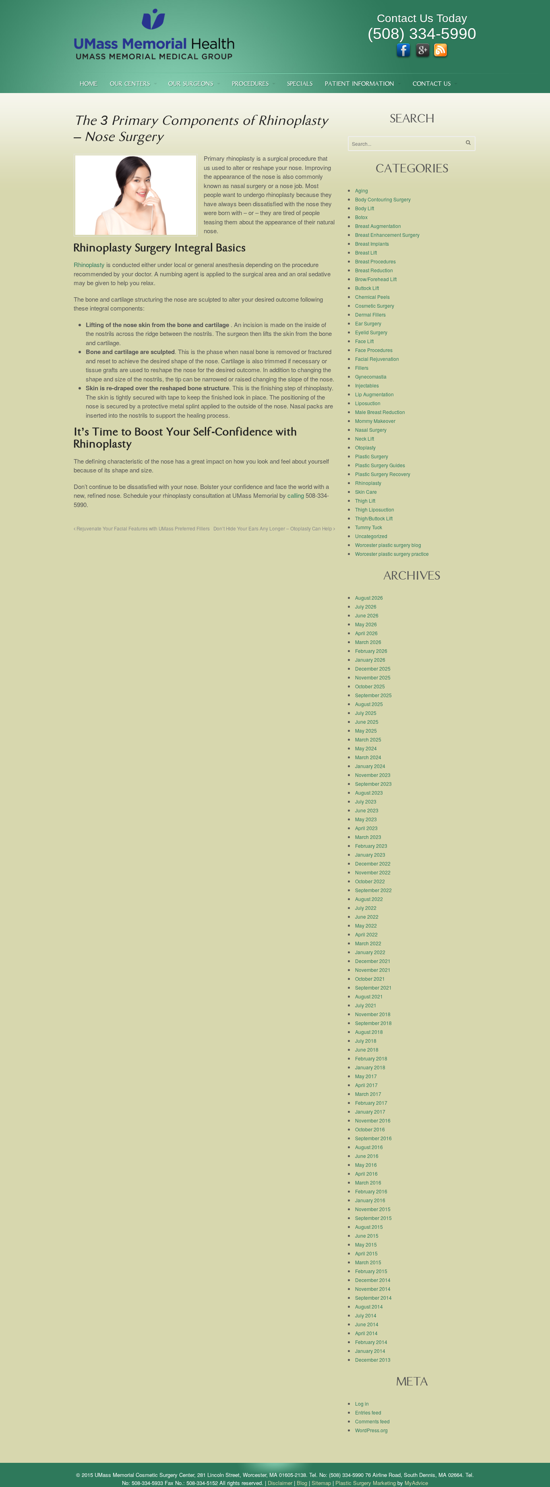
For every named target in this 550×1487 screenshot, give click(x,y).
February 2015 (371, 1270)
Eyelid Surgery (371, 332)
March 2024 (368, 757)
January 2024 (370, 765)
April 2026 (366, 633)
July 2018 (365, 1040)
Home (88, 84)
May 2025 (366, 730)
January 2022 (370, 952)
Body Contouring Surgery (383, 199)
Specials (299, 84)
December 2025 (373, 668)
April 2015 (366, 1253)
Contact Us (432, 84)
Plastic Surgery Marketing (365, 1483)
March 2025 (368, 739)
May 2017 (366, 1076)
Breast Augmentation (378, 225)
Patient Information (359, 84)
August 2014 (369, 1306)
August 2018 (369, 1031)
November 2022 (373, 872)
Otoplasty (365, 447)
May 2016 (366, 1164)
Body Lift (364, 208)
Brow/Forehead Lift (376, 278)
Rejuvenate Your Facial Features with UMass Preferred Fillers (142, 528)
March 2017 (368, 1093)
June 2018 (366, 1049)
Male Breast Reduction (380, 411)
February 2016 (371, 1191)
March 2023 (368, 836)
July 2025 (365, 712)
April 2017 (366, 1084)
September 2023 (373, 783)
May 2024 (366, 748)
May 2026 (366, 624)
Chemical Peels (372, 296)
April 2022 (366, 934)
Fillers (361, 367)
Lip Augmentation (374, 394)
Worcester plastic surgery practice (392, 553)
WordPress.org (371, 1430)
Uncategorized (371, 535)
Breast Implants (372, 243)
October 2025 (370, 686)
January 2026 (370, 659)
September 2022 (373, 889)
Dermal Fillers (370, 314)
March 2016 (368, 1182)
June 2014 (366, 1324)
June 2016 (366, 1155)
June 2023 (366, 810)
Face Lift (364, 341)
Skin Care (366, 491)
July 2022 (365, 907)
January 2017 (370, 1111)
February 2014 (371, 1341)
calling (295, 495)
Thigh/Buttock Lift (374, 518)
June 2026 (366, 615)
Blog (302, 1483)
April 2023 (366, 827)
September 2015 (373, 1217)
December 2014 (373, 1279)
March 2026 (368, 641)
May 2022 (366, 925)
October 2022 (370, 881)
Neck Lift (364, 438)
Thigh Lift (365, 500)
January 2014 (370, 1350)
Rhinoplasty (89, 264)
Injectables (367, 385)
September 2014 (373, 1297)
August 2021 (369, 996)
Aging (361, 190)
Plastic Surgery (371, 456)
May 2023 (366, 819)
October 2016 (370, 1129)
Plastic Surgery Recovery (382, 473)
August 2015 (369, 1226)
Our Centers (130, 84)
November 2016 (373, 1120)
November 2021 (373, 969)
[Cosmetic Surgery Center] (154, 56)
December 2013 (373, 1359)
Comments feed (372, 1421)
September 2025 (373, 695)
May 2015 (366, 1244)
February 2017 (371, 1102)
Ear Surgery (368, 323)
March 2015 (368, 1262)
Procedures (250, 84)
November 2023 (373, 774)
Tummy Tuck (368, 527)
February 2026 (371, 650)
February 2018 (371, 1058)
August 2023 (369, 792)
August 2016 (369, 1146)
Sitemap (321, 1483)
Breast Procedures (375, 261)
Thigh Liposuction (374, 509)
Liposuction (367, 403)
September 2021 (373, 987)
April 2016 (366, 1173)
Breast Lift (366, 252)
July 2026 (365, 606)
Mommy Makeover (375, 420)
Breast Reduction (374, 270)
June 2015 (366, 1235)
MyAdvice (416, 1483)
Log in (362, 1403)
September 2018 (373, 1022)
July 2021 (365, 1005)
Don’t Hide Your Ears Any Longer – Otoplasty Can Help (273, 528)
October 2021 (370, 978)
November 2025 (373, 677)
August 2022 (369, 898)
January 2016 (370, 1200)
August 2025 (369, 703)
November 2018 (373, 1014)
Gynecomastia (371, 376)
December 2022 (373, 863)
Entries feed (368, 1412)
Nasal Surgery (371, 429)
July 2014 (365, 1315)
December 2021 (373, 960)
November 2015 (373, 1208)
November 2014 (373, 1288)
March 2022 (368, 943)
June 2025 (366, 721)
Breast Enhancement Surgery (387, 234)
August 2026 (369, 597)
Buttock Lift (367, 287)
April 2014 (366, 1333)
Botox (361, 216)
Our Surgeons (190, 84)
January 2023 (370, 854)
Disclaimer (280, 1483)
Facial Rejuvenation (377, 358)
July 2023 (365, 801)
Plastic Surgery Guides (380, 465)
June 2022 (366, 916)
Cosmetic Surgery (374, 305)
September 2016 (373, 1138)
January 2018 (370, 1067)
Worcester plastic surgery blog (388, 544)
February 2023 (371, 845)
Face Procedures (374, 349)
